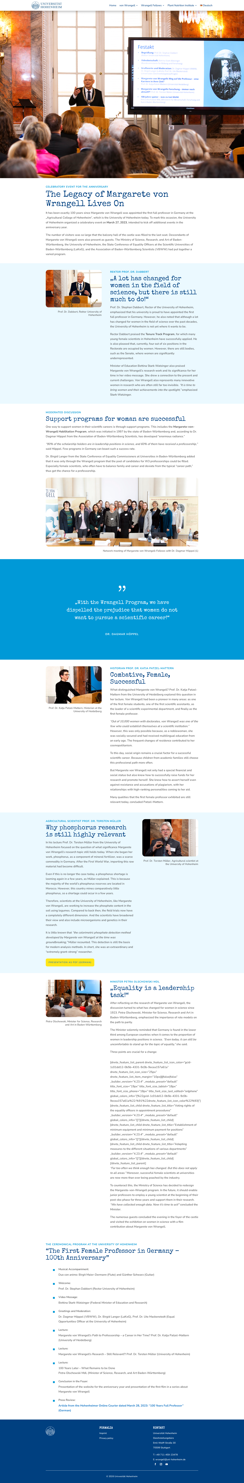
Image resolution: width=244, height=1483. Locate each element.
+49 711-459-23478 (166, 1454)
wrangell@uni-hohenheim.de (170, 1459)
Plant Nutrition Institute (181, 5)
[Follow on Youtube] (166, 1464)
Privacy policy (106, 1438)
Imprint (103, 1433)
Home (112, 5)
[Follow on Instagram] (161, 1464)
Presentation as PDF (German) (70, 962)
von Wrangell (127, 5)
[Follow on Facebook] (155, 1464)
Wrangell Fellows (151, 5)
